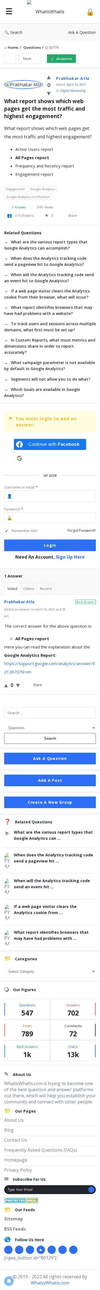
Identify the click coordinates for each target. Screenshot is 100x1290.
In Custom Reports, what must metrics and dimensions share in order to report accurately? (49, 346)
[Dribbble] (30, 1250)
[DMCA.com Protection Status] (21, 1200)
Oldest (28, 588)
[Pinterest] (62, 1250)
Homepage (15, 1160)
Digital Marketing (73, 90)
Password (13, 509)
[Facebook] (8, 1250)
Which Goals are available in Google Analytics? (42, 392)
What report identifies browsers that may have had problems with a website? (48, 310)
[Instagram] (52, 1250)
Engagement (15, 189)
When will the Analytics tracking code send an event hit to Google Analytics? (49, 277)
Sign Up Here (70, 557)
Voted (12, 588)
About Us (14, 1120)
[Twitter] (19, 1250)
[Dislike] (49, 93)
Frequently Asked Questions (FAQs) (40, 1150)
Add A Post (50, 780)
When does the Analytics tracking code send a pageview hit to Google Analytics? (45, 261)
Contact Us (15, 1140)
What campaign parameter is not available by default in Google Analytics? (49, 365)
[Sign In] (90, 12)
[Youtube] (41, 1250)
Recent (46, 588)
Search (16, 32)
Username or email (21, 487)
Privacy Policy (18, 1170)
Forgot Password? (82, 530)
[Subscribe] (91, 1190)
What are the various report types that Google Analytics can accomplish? (46, 245)
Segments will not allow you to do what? (50, 379)
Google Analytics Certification (28, 197)
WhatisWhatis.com (50, 1283)
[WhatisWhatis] (49, 12)
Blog (9, 1130)
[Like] (49, 77)
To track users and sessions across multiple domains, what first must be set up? (50, 326)
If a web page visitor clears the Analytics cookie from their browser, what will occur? (47, 294)
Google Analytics (42, 189)
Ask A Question (82, 32)
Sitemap (13, 1219)
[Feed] (73, 1250)
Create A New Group (50, 802)
